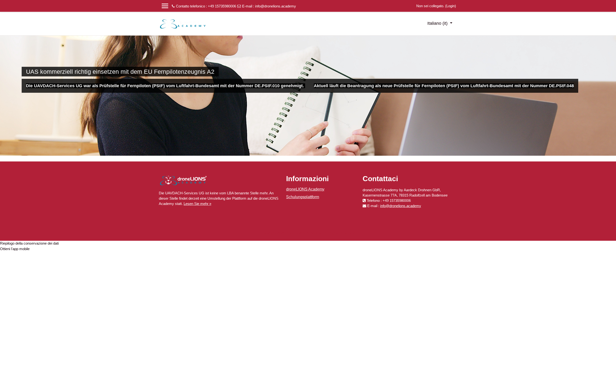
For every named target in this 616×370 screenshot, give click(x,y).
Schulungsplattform (302, 197)
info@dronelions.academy (275, 6)
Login (450, 6)
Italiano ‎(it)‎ (438, 23)
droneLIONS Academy (305, 189)
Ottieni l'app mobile (15, 249)
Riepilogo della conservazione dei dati (29, 243)
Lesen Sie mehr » (197, 204)
